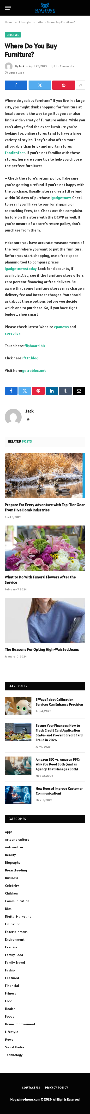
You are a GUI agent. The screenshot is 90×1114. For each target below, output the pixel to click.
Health (10, 1009)
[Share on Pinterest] (63, 85)
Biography (12, 862)
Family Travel (15, 962)
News (9, 1039)
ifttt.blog (30, 358)
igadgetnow (61, 197)
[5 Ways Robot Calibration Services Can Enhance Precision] (18, 706)
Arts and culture (17, 839)
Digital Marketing (18, 916)
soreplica (12, 333)
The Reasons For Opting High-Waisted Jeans (42, 649)
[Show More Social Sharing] (80, 85)
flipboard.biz (34, 345)
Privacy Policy (56, 1087)
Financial (12, 985)
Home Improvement (20, 1024)
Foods (9, 1016)
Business (11, 878)
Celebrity (12, 885)
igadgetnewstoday (20, 268)
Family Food (14, 955)
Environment (14, 939)
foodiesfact (15, 152)
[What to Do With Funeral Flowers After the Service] (45, 548)
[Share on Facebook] (16, 85)
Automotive (14, 847)
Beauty (10, 855)
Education (12, 924)
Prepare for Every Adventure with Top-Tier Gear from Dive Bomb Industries (45, 507)
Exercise (11, 947)
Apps (8, 832)
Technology (14, 1055)
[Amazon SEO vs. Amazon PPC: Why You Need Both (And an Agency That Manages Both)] (18, 766)
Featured (12, 978)
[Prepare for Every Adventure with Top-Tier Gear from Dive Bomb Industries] (45, 475)
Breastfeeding (16, 870)
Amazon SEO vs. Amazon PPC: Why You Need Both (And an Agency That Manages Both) (58, 764)
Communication (17, 901)
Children (11, 893)
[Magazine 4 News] (45, 8)
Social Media (14, 1047)
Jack (21, 66)
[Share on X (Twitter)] (40, 85)
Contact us (31, 1087)
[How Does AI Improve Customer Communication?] (18, 795)
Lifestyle (13, 35)
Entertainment (16, 932)
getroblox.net (34, 370)
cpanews (61, 326)
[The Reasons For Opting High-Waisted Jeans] (45, 620)
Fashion (11, 970)
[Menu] (8, 7)
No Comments (65, 66)
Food (8, 1001)
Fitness (10, 993)
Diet (8, 909)
